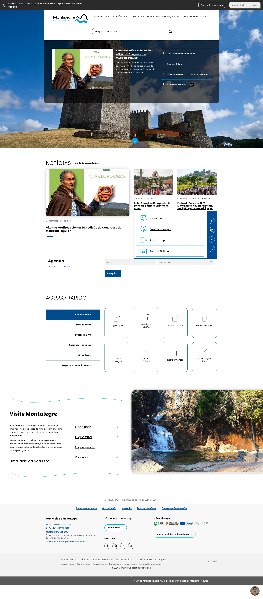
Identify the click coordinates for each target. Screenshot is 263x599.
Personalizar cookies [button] (212, 5)
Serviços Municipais (125, 559)
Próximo (82, 581)
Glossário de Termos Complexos (152, 559)
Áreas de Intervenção (160, 16)
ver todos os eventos (59, 266)
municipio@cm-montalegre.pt (71, 541)
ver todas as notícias (87, 163)
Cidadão (117, 16)
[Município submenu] (108, 17)
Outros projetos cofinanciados (173, 534)
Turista (134, 16)
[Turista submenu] (143, 17)
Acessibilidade (68, 564)
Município (98, 16)
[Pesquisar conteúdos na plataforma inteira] (170, 31)
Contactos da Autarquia (102, 559)
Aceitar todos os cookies (244, 5)
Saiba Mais (114, 527)
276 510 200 (61, 531)
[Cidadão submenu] (126, 17)
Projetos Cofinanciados (150, 564)
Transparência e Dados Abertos (107, 564)
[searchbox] (133, 31)
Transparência (191, 16)
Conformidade (84, 564)
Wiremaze (212, 561)
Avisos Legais (131, 564)
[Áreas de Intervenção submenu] (178, 17)
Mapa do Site (67, 559)
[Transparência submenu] (205, 17)
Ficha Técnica (81, 559)
